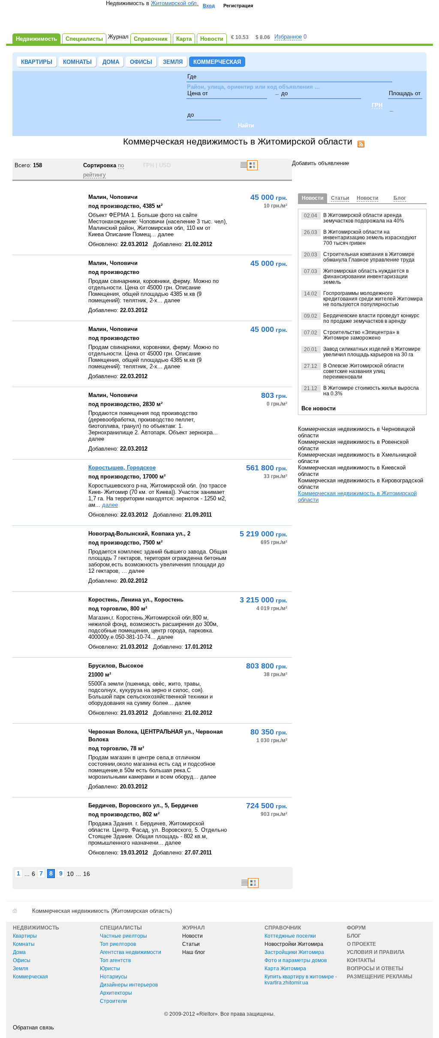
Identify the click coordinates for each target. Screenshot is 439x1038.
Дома (110, 62)
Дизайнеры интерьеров (129, 985)
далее (110, 505)
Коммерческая (217, 62)
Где (191, 76)
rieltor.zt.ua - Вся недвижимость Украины (59, 18)
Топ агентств (115, 960)
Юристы (110, 969)
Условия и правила (376, 952)
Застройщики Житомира (294, 952)
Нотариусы (113, 977)
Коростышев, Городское (122, 467)
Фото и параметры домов (296, 960)
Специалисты (121, 928)
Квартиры (36, 62)
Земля (173, 62)
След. (282, 165)
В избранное (21, 249)
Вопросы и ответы (375, 969)
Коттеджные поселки (290, 936)
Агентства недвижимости (130, 952)
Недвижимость (36, 928)
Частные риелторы (123, 936)
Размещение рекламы (379, 977)
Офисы (141, 62)
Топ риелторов (118, 944)
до (284, 93)
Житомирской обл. (174, 3)
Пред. (271, 165)
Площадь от (405, 93)
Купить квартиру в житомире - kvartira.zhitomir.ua (301, 980)
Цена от (197, 93)
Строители (113, 1001)
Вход (209, 5)
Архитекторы (116, 993)
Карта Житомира (285, 969)
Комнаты (77, 62)
